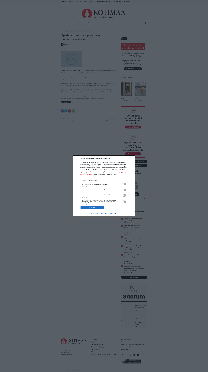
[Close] (132, 158)
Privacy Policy (113, 213)
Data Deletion (94, 213)
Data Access (104, 213)
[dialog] (104, 186)
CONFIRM (92, 207)
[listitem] (104, 181)
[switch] (124, 184)
